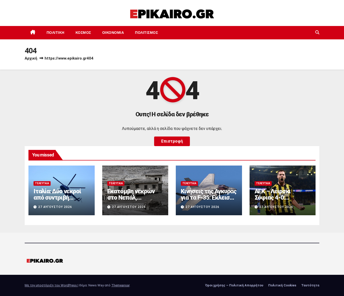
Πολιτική (55, 32)
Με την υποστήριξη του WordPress (51, 285)
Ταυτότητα (310, 285)
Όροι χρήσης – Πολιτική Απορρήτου (234, 285)
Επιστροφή (172, 141)
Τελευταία (42, 183)
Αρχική (31, 58)
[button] (317, 32)
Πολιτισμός (146, 32)
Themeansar (120, 285)
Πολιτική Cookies (282, 285)
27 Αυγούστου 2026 (55, 207)
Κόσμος (83, 32)
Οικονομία (113, 32)
